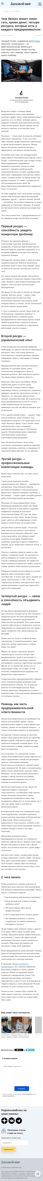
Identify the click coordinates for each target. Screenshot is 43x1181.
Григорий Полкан (21, 97)
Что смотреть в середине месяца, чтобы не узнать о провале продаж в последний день (15, 1036)
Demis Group (34, 41)
